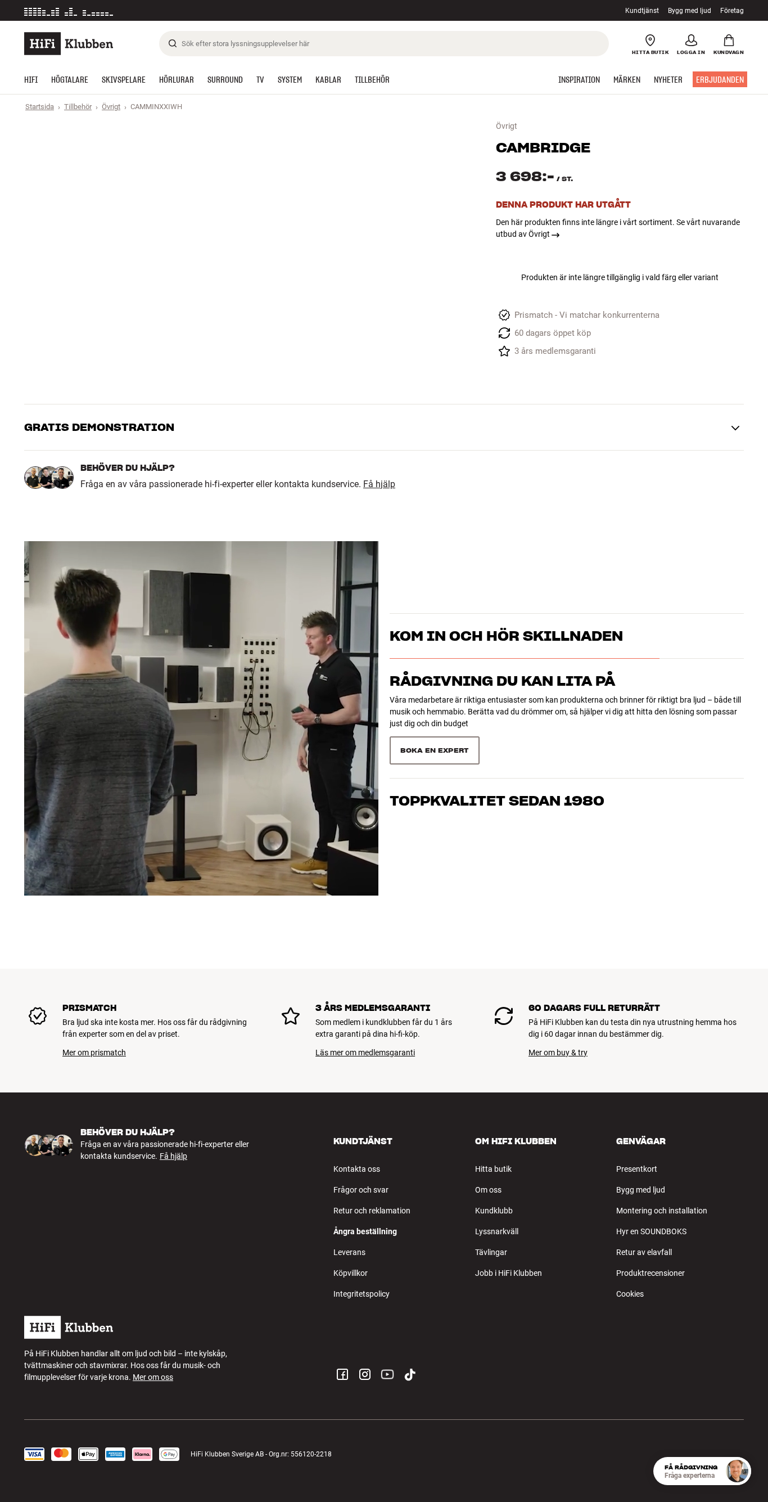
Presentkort (636, 1168)
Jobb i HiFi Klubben (508, 1273)
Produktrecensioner (650, 1273)
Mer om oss (153, 1377)
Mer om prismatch (94, 1052)
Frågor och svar (360, 1189)
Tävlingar (491, 1252)
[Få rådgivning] (737, 1471)
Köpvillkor (350, 1273)
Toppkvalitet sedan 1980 (497, 801)
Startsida (39, 106)
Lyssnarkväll (496, 1231)
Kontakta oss (356, 1168)
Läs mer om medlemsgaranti (365, 1052)
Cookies (630, 1293)
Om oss (488, 1189)
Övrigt (111, 106)
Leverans (349, 1252)
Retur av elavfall (644, 1252)
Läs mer (172, 11)
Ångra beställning (365, 1231)
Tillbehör (78, 106)
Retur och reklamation (371, 1210)
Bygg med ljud (689, 11)
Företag (732, 11)
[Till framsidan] (68, 43)
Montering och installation (661, 1210)
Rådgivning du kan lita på (502, 681)
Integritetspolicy (361, 1293)
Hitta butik (493, 1168)
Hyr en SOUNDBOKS (651, 1231)
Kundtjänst (642, 11)
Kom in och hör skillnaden (506, 636)
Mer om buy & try (558, 1052)
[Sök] (172, 43)
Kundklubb (494, 1210)
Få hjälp (379, 484)
